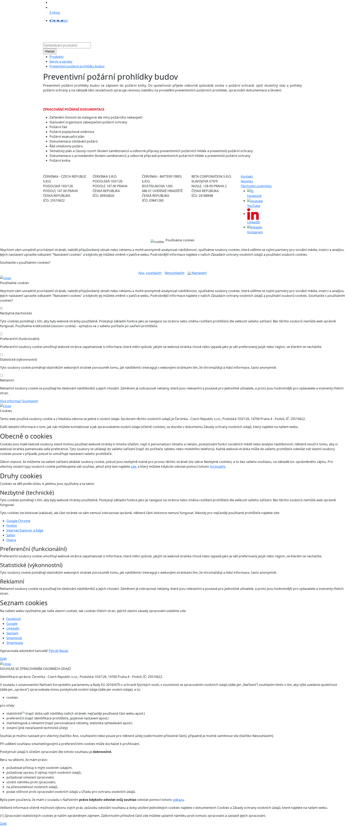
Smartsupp (14, 643)
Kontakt (217, 32)
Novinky (247, 181)
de (63, 20)
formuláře (217, 466)
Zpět (3, 659)
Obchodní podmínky (256, 186)
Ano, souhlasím (150, 273)
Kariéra (202, 32)
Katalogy (173, 32)
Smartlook (14, 638)
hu (59, 20)
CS (51, 20)
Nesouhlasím (174, 273)
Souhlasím (30, 401)
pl (66, 20)
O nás (134, 32)
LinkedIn (12, 628)
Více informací (11, 401)
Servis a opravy (61, 61)
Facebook (13, 619)
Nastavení (199, 273)
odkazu (178, 799)
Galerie (188, 32)
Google (11, 623)
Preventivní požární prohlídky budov (77, 66)
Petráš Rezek (58, 651)
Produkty (120, 32)
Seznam (12, 633)
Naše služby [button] (151, 32)
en (55, 20)
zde (133, 466)
